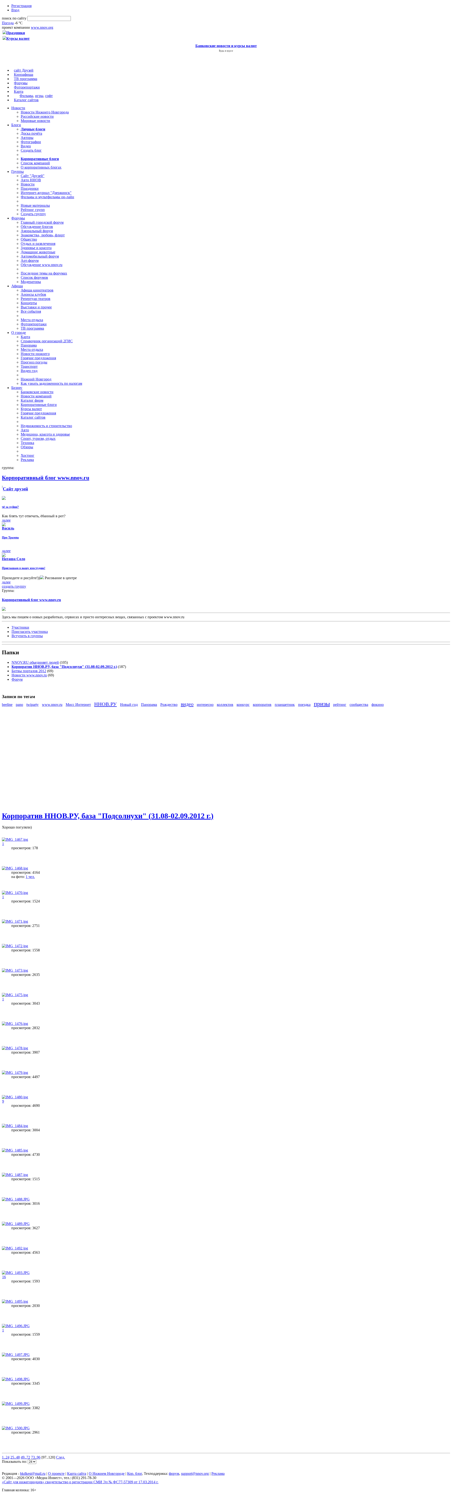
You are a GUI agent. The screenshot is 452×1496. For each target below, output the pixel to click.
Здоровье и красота (36, 248)
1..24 (5, 1457)
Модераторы (31, 282)
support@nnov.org (195, 1474)
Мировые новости (35, 121)
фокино (377, 705)
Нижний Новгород (36, 379)
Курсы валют (31, 409)
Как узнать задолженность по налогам (51, 383)
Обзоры (27, 447)
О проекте (56, 1474)
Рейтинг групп (33, 210)
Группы (17, 172)
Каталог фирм (32, 400)
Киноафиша (23, 75)
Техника (27, 443)
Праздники (30, 188)
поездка (304, 705)
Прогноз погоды (34, 362)
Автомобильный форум (40, 256)
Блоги (16, 125)
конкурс (243, 705)
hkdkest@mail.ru (32, 1474)
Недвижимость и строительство (46, 426)
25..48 (15, 1457)
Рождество (169, 705)
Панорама (29, 345)
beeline (7, 705)
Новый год (129, 705)
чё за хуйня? (10, 507)
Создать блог (31, 150)
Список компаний (35, 163)
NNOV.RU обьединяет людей (35, 662)
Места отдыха (32, 320)
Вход (15, 10)
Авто (25, 430)
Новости (18, 108)
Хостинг (27, 455)
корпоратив (262, 705)
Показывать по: (15, 1462)
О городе (18, 333)
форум (174, 1474)
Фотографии (31, 142)
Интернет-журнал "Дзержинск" (46, 193)
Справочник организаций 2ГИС (47, 341)
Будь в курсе (226, 50)
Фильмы (26, 96)
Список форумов (34, 277)
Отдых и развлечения (38, 244)
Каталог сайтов (26, 100)
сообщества (359, 705)
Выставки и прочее (36, 307)
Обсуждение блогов (37, 227)
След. (60, 1457)
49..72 (25, 1457)
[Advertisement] (30, 758)
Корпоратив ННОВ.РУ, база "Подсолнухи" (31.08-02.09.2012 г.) (108, 816)
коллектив (225, 705)
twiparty (32, 705)
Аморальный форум (37, 231)
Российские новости (37, 116)
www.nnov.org (42, 27)
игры (39, 96)
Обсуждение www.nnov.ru (41, 265)
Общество (29, 239)
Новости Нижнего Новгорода (45, 112)
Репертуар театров (35, 299)
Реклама (27, 460)
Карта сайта (76, 1474)
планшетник (285, 705)
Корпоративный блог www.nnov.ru (31, 600)
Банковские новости (37, 392)
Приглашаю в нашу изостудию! (23, 568)
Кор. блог (134, 1474)
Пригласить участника (30, 632)
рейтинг (339, 705)
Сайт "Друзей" (32, 176)
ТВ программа (25, 79)
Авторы (27, 138)
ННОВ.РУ (105, 704)
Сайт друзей (15, 488)
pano (19, 705)
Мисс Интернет (78, 705)
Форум (17, 679)
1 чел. (30, 877)
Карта (18, 91)
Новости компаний (36, 396)
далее (6, 520)
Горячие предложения (38, 358)
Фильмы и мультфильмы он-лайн (47, 197)
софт (49, 96)
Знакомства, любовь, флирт (43, 235)
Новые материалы (35, 205)
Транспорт (29, 366)
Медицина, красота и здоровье (45, 434)
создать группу (14, 586)
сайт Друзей (23, 70)
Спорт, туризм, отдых (38, 439)
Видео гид (29, 371)
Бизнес (16, 388)
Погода (8, 23)
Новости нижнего (35, 354)
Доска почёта (31, 133)
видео (187, 704)
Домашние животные (38, 252)
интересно (205, 705)
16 (4, 1277)
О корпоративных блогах (41, 167)
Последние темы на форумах (44, 273)
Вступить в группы (27, 636)
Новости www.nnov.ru (29, 675)
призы (322, 703)
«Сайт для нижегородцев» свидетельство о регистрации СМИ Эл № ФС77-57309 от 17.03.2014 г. (80, 1482)
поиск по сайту (14, 18)
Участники (20, 627)
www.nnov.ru (52, 705)
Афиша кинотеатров (37, 290)
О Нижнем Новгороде (107, 1474)
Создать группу (33, 214)
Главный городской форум (42, 222)
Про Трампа (10, 537)
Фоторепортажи (27, 87)
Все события (31, 311)
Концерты (29, 303)
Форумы (21, 83)
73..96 (35, 1457)
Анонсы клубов (33, 294)
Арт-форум (30, 261)
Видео (26, 146)
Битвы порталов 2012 (29, 671)
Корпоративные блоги (39, 405)
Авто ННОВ (31, 180)
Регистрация (21, 6)
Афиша (17, 286)
